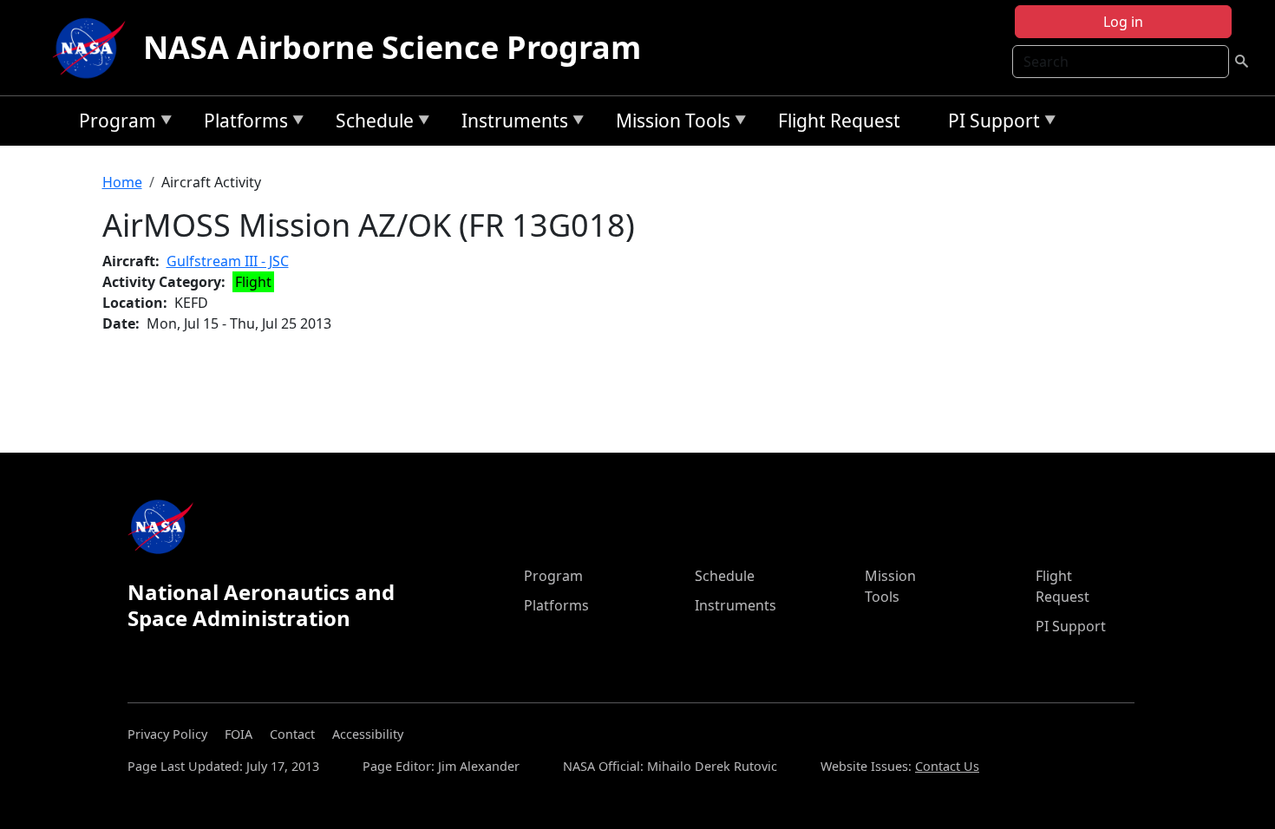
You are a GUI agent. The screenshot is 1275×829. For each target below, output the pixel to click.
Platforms (241, 123)
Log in (1123, 21)
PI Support (989, 123)
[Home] (92, 47)
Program (113, 123)
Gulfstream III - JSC (228, 261)
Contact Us (947, 766)
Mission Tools (668, 123)
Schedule (370, 123)
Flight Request (839, 120)
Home (122, 182)
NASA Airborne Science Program (392, 47)
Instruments (510, 123)
